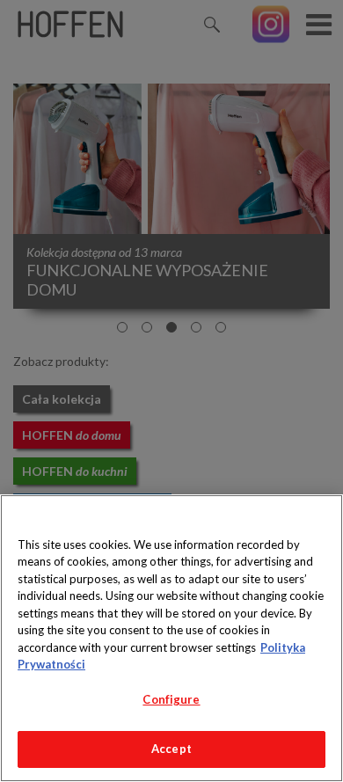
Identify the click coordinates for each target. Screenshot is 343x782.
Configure (171, 699)
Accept (171, 749)
